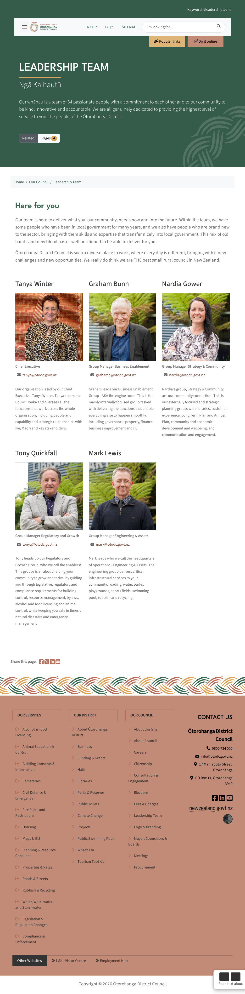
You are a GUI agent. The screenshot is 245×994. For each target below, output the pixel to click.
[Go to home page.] (43, 27)
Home (19, 182)
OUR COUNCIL (141, 715)
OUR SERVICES (29, 715)
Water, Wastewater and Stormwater (34, 904)
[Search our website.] (218, 26)
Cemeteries (31, 781)
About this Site (145, 729)
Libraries (85, 781)
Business (85, 746)
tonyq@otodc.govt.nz (39, 544)
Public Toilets (88, 804)
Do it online (207, 41)
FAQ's (109, 27)
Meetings (141, 855)
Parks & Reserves (91, 792)
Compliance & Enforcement (30, 939)
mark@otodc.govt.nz (113, 544)
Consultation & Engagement (143, 778)
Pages (48, 138)
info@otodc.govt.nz (217, 756)
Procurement (144, 867)
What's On (86, 850)
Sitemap (129, 27)
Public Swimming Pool (96, 838)
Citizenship (143, 763)
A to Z (92, 27)
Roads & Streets (35, 878)
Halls (81, 769)
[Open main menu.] (24, 27)
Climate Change (90, 815)
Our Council (38, 182)
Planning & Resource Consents (35, 852)
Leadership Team (67, 182)
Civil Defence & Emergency (30, 795)
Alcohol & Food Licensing (31, 732)
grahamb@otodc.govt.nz (116, 375)
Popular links (169, 41)
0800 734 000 (222, 748)
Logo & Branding (147, 827)
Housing (29, 827)
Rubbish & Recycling (38, 890)
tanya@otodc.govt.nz (39, 375)
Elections (141, 792)
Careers (140, 752)
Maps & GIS (31, 838)
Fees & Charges (146, 804)
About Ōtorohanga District (90, 732)
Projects (84, 827)
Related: (28, 138)
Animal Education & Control (34, 749)
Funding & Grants (92, 758)
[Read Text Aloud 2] (235, 976)
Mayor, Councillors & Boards (147, 841)
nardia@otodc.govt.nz (187, 375)
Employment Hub (113, 960)
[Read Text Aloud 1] (224, 976)
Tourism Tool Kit (91, 861)
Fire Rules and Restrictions (30, 812)
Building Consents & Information (35, 766)
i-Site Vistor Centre (70, 960)
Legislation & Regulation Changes (31, 921)
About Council (145, 740)
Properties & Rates (37, 867)
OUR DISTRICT (85, 715)
